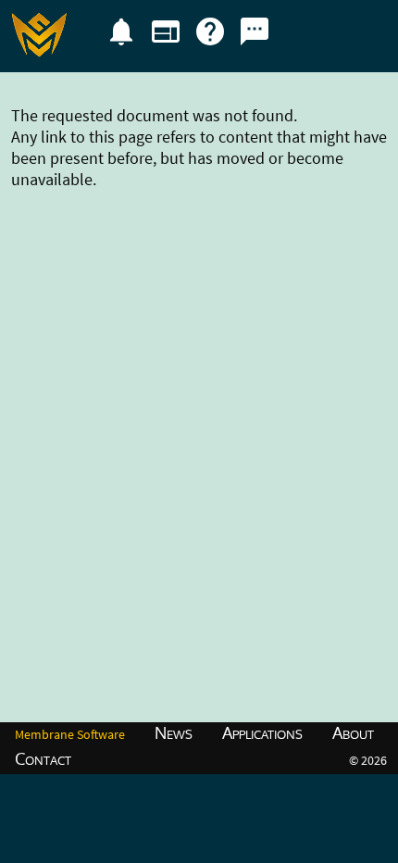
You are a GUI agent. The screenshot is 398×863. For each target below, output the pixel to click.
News (174, 732)
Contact (43, 758)
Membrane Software (70, 734)
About (353, 732)
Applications (262, 732)
